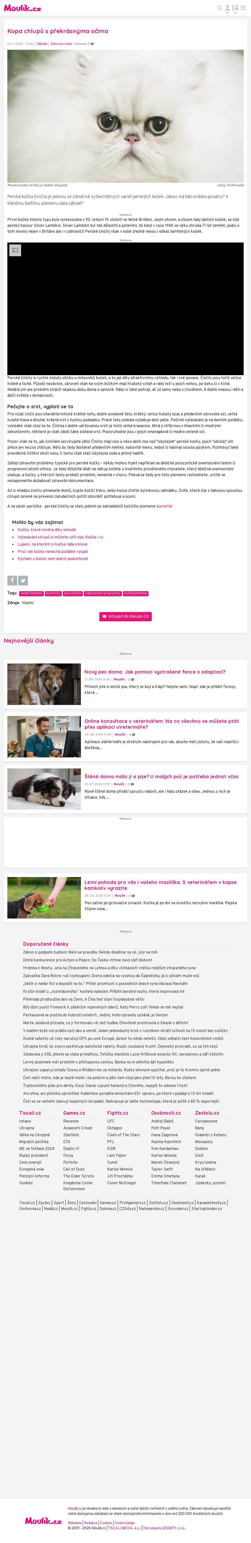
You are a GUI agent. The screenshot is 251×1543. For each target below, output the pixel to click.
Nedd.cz (51, 1209)
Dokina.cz (108, 1209)
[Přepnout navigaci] (227, 8)
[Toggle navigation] (243, 8)
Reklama (74, 1523)
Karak (200, 1176)
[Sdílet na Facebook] (12, 581)
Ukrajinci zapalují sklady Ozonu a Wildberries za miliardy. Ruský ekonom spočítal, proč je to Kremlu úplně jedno (121, 1070)
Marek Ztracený (165, 1162)
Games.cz (74, 1113)
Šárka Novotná (61, 44)
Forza (68, 1155)
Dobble (201, 1149)
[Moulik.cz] (22, 8)
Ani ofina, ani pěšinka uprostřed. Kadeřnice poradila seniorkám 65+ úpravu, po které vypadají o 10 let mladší (118, 1093)
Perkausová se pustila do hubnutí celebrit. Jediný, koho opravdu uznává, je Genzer (95, 1015)
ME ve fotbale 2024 (37, 1149)
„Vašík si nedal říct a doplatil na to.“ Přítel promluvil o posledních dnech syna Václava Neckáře (105, 984)
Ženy (71, 1203)
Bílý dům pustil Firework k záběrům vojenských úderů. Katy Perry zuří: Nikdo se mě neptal (103, 1007)
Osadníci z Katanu (210, 1135)
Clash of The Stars (123, 1135)
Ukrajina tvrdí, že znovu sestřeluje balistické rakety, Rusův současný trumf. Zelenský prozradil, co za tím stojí (120, 1046)
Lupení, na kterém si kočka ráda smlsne (53, 544)
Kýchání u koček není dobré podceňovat (53, 559)
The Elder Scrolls (78, 1176)
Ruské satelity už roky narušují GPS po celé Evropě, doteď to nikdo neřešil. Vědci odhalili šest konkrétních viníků (123, 1038)
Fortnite (70, 1162)
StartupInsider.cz (206, 1209)
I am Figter (116, 1155)
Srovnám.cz (178, 1209)
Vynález (26, 1183)
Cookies (106, 1523)
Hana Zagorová (164, 1135)
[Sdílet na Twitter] (23, 581)
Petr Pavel (160, 1128)
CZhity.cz (128, 1209)
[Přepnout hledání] (220, 8)
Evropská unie (31, 1169)
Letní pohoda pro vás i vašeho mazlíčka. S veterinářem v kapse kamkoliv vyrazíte (161, 885)
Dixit (199, 1155)
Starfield (71, 1135)
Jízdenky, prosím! (210, 1183)
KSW (111, 1149)
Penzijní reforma (34, 1176)
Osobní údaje (125, 1523)
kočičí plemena (135, 593)
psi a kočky (72, 593)
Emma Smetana (165, 1176)
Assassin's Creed (77, 1128)
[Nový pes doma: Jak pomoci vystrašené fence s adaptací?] (44, 684)
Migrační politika (34, 1142)
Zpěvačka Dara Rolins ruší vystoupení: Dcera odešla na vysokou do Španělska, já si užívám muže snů (111, 976)
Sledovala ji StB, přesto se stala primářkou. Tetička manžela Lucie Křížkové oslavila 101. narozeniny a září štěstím (123, 1054)
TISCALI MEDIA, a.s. (124, 1528)
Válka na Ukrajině (34, 1135)
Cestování (88, 1203)
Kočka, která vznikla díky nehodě (47, 530)
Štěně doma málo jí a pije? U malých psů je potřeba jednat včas (161, 776)
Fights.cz (117, 1113)
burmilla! (164, 506)
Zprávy (44, 1203)
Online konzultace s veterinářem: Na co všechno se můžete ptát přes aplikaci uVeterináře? (162, 724)
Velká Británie (31, 593)
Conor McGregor (121, 1183)
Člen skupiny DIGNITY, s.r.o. (164, 1528)
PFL (110, 1142)
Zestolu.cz (207, 1113)
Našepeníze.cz (151, 1209)
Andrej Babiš (162, 1121)
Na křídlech (205, 1169)
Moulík (119, 679)
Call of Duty (74, 1169)
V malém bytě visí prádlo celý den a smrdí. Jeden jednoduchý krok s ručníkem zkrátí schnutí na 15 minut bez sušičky (125, 1031)
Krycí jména (205, 1162)
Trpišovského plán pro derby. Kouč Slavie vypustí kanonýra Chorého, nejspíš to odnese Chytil (105, 1086)
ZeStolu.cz (158, 1203)
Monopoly (204, 1142)
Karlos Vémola (119, 1169)
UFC (111, 1121)
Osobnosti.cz (166, 1113)
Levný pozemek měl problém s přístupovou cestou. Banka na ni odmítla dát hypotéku (98, 1062)
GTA (66, 1142)
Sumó (112, 1162)
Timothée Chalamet (169, 1183)
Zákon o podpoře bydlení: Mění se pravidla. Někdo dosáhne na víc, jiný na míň (90, 952)
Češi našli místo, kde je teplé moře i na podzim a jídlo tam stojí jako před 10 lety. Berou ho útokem (109, 1078)
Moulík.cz (69, 1209)
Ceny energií (30, 1162)
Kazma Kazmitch (166, 1142)
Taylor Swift (162, 1169)
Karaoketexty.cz (211, 1203)
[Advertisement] (125, 844)
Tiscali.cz (30, 1113)
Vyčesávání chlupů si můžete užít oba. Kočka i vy (60, 537)
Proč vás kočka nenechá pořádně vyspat (53, 551)
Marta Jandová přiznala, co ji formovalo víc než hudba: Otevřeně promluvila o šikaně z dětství (105, 1023)
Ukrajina (26, 1128)
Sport (59, 1203)
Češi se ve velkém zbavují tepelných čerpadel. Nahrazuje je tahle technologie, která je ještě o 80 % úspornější (121, 1101)
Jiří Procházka (120, 1176)
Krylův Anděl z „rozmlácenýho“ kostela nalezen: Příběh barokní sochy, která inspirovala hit (104, 991)
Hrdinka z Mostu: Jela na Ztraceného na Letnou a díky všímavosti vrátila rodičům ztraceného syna (109, 968)
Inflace (25, 1121)
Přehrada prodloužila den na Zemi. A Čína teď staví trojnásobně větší (83, 999)
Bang (199, 1128)
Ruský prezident (33, 1155)
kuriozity (53, 593)
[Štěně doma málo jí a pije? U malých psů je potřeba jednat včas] (44, 789)
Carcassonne (206, 1121)
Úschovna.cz (30, 1209)
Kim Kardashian (165, 1149)
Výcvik (42, 44)
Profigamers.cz (132, 1203)
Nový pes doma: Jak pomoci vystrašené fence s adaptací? (155, 672)
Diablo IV (71, 1149)
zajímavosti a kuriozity (102, 593)
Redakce (91, 1523)
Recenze (71, 1121)
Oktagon (114, 1128)
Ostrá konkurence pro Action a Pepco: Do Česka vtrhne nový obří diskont (87, 960)
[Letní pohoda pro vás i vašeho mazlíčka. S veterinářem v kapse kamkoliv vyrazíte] (44, 897)
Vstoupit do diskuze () (128, 616)
